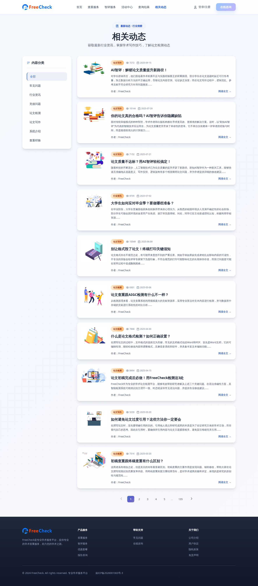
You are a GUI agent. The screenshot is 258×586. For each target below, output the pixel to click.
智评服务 (110, 7)
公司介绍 (194, 537)
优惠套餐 (83, 549)
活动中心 (127, 7)
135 (180, 499)
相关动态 (160, 7)
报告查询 (83, 555)
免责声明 (194, 555)
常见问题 (138, 537)
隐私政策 (194, 549)
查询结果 (144, 7)
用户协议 (194, 543)
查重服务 (93, 7)
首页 (79, 7)
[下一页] (191, 499)
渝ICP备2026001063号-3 (109, 573)
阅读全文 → (224, 91)
